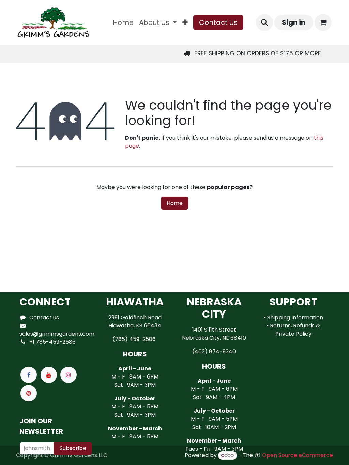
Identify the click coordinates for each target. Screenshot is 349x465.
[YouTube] (49, 375)
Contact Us (218, 22)
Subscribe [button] (73, 448)
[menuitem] (123, 22)
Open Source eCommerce (297, 455)
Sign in (293, 22)
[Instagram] (68, 375)
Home (175, 203)
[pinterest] (28, 393)
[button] (264, 22)
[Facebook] (28, 375)
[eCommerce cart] (323, 22)
